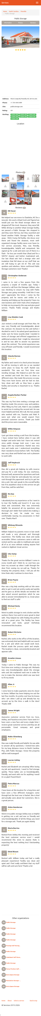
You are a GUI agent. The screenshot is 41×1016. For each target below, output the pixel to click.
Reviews (33, 23)
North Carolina (14, 11)
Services (5, 3)
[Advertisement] (20, 74)
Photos (20, 23)
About (10, 1001)
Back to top (33, 1001)
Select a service (19, 1001)
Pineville (23, 11)
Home (5, 11)
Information (8, 23)
